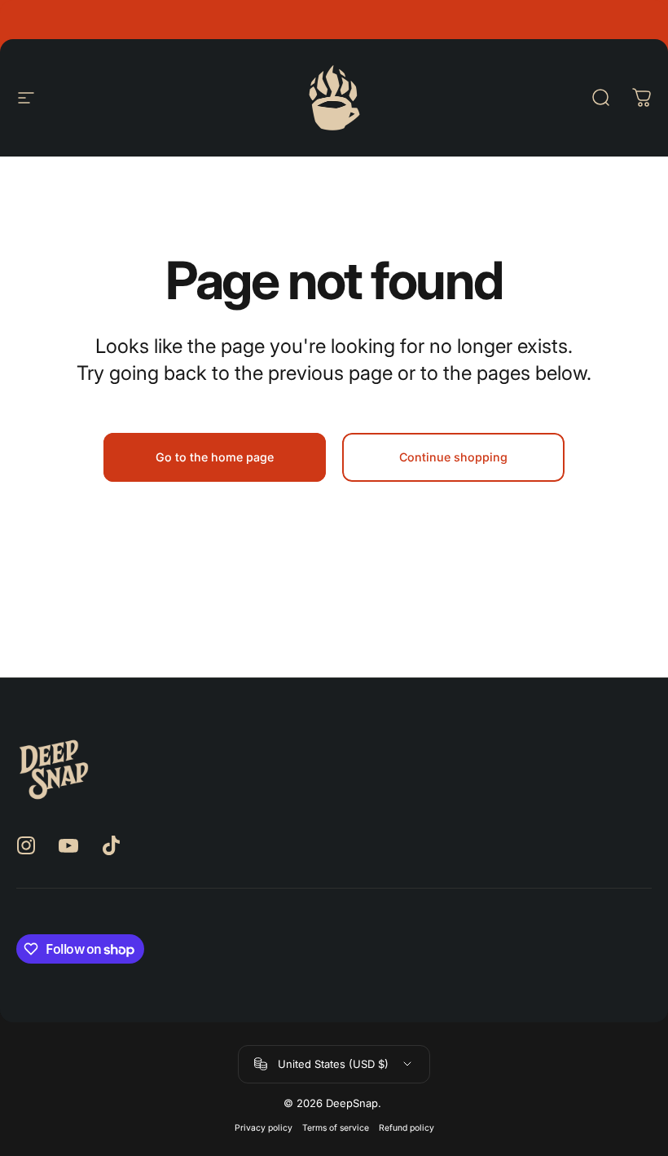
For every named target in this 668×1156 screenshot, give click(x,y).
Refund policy (406, 1128)
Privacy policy (263, 1128)
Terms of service (335, 1128)
